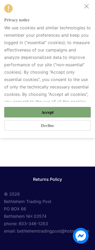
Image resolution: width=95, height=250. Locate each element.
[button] (86, 6)
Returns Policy (47, 179)
